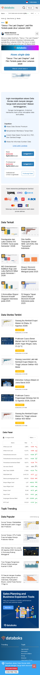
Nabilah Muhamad (10, 33)
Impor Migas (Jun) (8, 486)
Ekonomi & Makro (26, 653)
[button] (32, 2)
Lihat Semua (33, 517)
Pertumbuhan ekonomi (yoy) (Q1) (12, 458)
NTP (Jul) (6, 502)
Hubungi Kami (28, 173)
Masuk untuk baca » (20, 69)
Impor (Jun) (6, 494)
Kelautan (23, 658)
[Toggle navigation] (36, 7)
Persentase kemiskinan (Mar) (11, 462)
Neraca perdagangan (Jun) (11, 478)
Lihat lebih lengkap (20, 146)
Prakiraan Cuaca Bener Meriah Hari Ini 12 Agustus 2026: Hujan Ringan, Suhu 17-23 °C (26, 343)
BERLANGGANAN (11, 668)
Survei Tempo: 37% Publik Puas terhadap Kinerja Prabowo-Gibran (11, 537)
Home (3, 18)
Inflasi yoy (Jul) (7, 446)
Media (18, 18)
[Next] (38, 13)
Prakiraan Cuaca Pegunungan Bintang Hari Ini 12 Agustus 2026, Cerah (27, 398)
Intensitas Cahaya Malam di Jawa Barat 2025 (27, 381)
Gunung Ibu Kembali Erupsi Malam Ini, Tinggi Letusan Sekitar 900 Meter (26, 416)
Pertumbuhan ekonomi (9, 454)
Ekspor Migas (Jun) (8, 482)
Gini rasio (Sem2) (8, 466)
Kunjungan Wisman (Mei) (10, 498)
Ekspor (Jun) (6, 490)
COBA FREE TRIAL (11, 672)
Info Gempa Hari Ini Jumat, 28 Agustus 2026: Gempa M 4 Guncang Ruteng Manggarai (11, 551)
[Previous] (35, 13)
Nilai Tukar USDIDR (8, 470)
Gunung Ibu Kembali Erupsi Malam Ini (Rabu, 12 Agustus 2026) (26, 323)
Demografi (20, 330)
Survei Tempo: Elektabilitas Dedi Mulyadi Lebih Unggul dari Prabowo (11, 524)
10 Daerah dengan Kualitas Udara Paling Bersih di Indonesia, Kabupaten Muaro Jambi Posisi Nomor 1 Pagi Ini (11, 579)
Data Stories (10, 18)
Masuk (30, 8)
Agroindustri (25, 649)
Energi (23, 655)
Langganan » (28, 154)
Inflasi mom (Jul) (8, 450)
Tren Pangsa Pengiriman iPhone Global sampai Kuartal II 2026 (10, 564)
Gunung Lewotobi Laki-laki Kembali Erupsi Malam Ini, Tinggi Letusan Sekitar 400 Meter (26, 363)
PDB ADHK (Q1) (7, 474)
